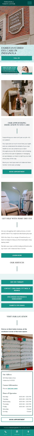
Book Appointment (17, 171)
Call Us (17, 58)
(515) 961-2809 (12, 388)
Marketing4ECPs (14, 427)
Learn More (17, 255)
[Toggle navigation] (30, 3)
